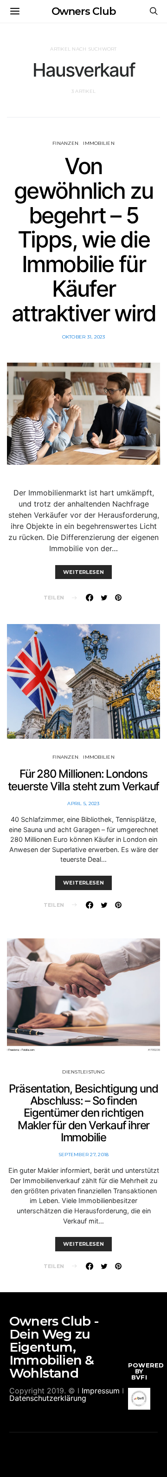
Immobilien (99, 143)
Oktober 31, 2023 (83, 337)
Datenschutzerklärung (47, 1398)
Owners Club (83, 11)
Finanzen (65, 143)
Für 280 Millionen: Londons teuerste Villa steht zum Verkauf (84, 780)
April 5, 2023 (83, 803)
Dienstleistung (83, 1072)
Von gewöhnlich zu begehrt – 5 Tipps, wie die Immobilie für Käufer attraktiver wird (84, 239)
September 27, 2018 (83, 1155)
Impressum (101, 1390)
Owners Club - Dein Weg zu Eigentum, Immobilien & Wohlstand (54, 1346)
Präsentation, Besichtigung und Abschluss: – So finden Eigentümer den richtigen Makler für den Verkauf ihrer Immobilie (83, 1113)
